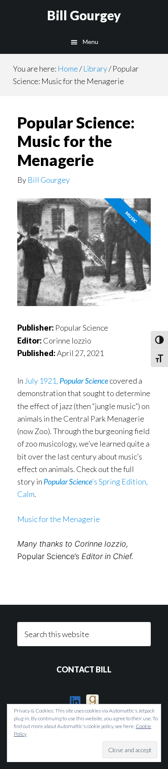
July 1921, (66, 380)
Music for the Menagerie (58, 519)
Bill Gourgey (84, 15)
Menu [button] (90, 41)
